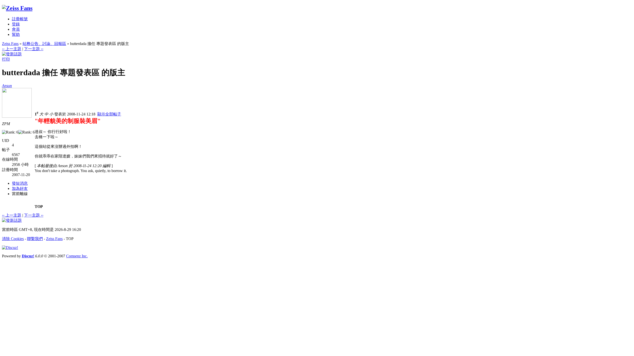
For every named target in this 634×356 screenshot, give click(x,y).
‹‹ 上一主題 (11, 49)
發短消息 (20, 183)
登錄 (16, 24)
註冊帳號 (20, 19)
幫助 (16, 34)
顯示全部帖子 (109, 114)
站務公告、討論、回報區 (44, 44)
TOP (39, 206)
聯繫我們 (35, 239)
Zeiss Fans (10, 44)
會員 (16, 29)
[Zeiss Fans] (17, 8)
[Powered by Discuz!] (10, 247)
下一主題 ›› (33, 49)
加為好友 (20, 188)
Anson (7, 86)
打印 (6, 59)
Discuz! (28, 256)
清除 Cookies (13, 239)
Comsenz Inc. (77, 256)
